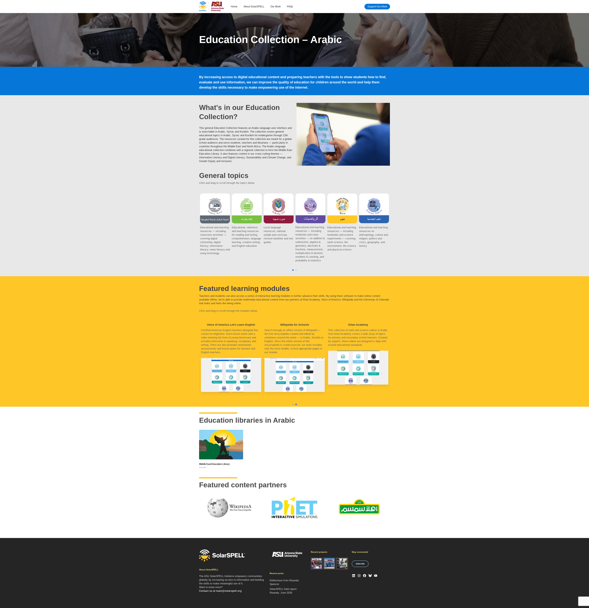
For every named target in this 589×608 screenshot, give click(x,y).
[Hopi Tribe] (329, 563)
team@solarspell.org (229, 590)
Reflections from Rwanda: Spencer (284, 582)
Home (234, 6)
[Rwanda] (342, 563)
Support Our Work (377, 6)
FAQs (290, 6)
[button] (292, 270)
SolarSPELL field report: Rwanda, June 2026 (283, 591)
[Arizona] (317, 563)
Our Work (275, 6)
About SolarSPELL (254, 6)
